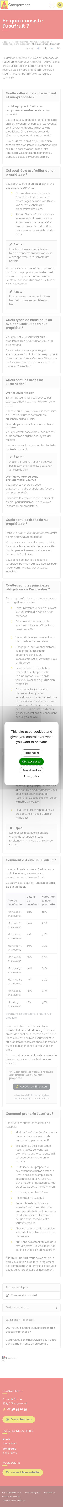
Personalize (31, 752)
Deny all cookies (31, 770)
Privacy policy (31, 776)
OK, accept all (31, 761)
